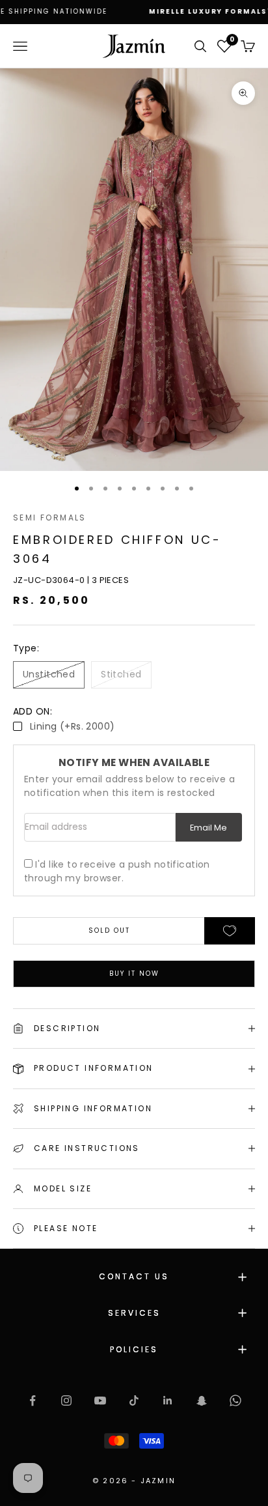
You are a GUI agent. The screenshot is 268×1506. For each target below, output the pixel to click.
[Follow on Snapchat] (201, 1400)
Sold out (109, 930)
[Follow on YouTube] (100, 1400)
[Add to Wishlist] (229, 931)
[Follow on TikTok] (134, 1400)
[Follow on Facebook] (32, 1400)
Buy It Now (134, 973)
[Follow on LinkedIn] (167, 1400)
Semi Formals (50, 517)
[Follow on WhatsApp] (235, 1400)
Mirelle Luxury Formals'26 (181, 11)
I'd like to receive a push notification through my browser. (117, 871)
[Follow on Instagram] (66, 1400)
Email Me (208, 827)
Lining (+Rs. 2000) (72, 726)
